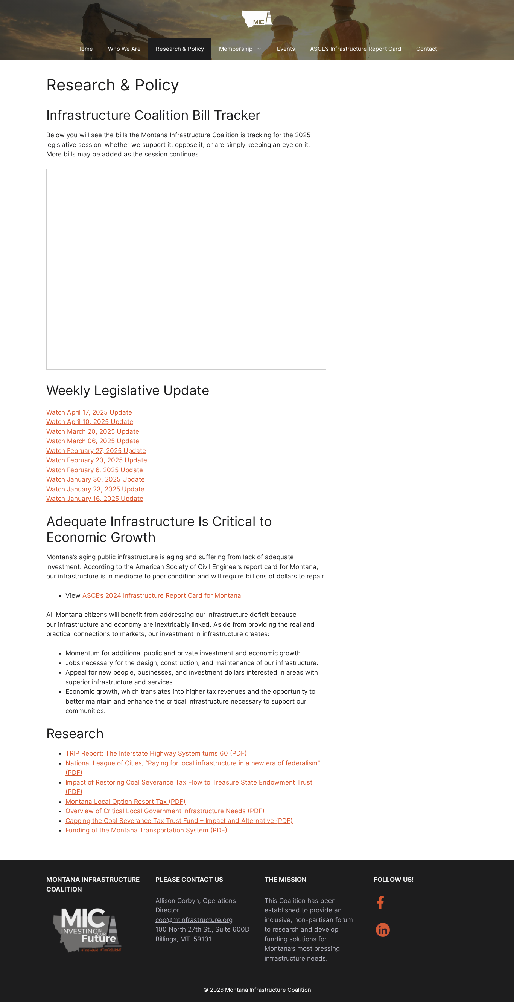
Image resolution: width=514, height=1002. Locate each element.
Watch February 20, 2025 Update (96, 460)
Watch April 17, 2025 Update (89, 412)
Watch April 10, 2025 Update (89, 421)
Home (85, 48)
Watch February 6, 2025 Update (94, 470)
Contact (426, 48)
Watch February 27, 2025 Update (96, 450)
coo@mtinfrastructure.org (194, 920)
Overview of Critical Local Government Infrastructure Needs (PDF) (165, 811)
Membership (235, 48)
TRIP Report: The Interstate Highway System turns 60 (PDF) (156, 753)
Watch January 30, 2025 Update (95, 479)
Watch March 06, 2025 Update (92, 441)
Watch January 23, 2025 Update (95, 489)
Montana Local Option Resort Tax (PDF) (125, 801)
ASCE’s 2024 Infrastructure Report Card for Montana (161, 595)
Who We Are (124, 48)
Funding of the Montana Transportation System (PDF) (146, 830)
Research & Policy (180, 48)
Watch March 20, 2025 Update (92, 431)
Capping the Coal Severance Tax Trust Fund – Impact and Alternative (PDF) (179, 821)
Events (286, 48)
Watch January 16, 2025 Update (94, 498)
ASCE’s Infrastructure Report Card (355, 48)
